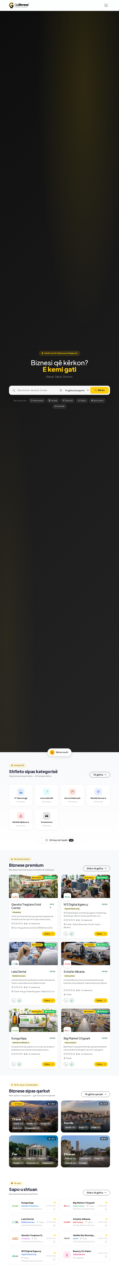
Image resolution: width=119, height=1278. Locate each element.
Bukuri (83, 400)
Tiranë (18, 1124)
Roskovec (32, 1163)
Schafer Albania (74, 971)
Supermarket (70, 1042)
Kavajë (45, 1124)
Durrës (70, 1127)
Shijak (95, 1127)
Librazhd (85, 1158)
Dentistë (69, 400)
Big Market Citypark (77, 1038)
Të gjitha (98, 774)
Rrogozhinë (32, 1128)
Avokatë (60, 406)
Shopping (16, 912)
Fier (16, 1158)
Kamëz (32, 1124)
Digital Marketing (72, 909)
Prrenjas (83, 1163)
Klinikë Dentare (19, 976)
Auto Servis (98, 400)
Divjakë (18, 1163)
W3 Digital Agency (76, 904)
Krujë (83, 1127)
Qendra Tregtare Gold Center (26, 906)
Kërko (101, 390)
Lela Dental (18, 971)
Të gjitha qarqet (94, 1094)
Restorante (38, 400)
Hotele (54, 400)
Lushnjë (30, 1158)
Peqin (99, 1158)
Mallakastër (48, 1163)
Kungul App (19, 1038)
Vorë (17, 1128)
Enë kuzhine (70, 976)
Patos (43, 1158)
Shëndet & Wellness (20, 1042)
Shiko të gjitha (95, 868)
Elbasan (70, 1158)
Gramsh (70, 1163)
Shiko (47, 933)
